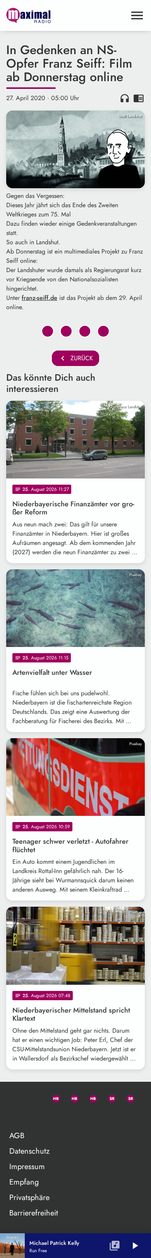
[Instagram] (90, 1097)
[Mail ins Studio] (15, 1097)
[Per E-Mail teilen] (103, 331)
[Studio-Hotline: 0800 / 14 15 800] (34, 1097)
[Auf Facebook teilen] (47, 331)
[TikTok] (15, 1116)
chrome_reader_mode (138, 98)
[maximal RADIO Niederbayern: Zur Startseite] (66, 15)
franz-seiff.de (39, 297)
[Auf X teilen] (66, 331)
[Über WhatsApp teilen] (85, 331)
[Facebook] (71, 1097)
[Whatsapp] (52, 1097)
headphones (124, 98)
